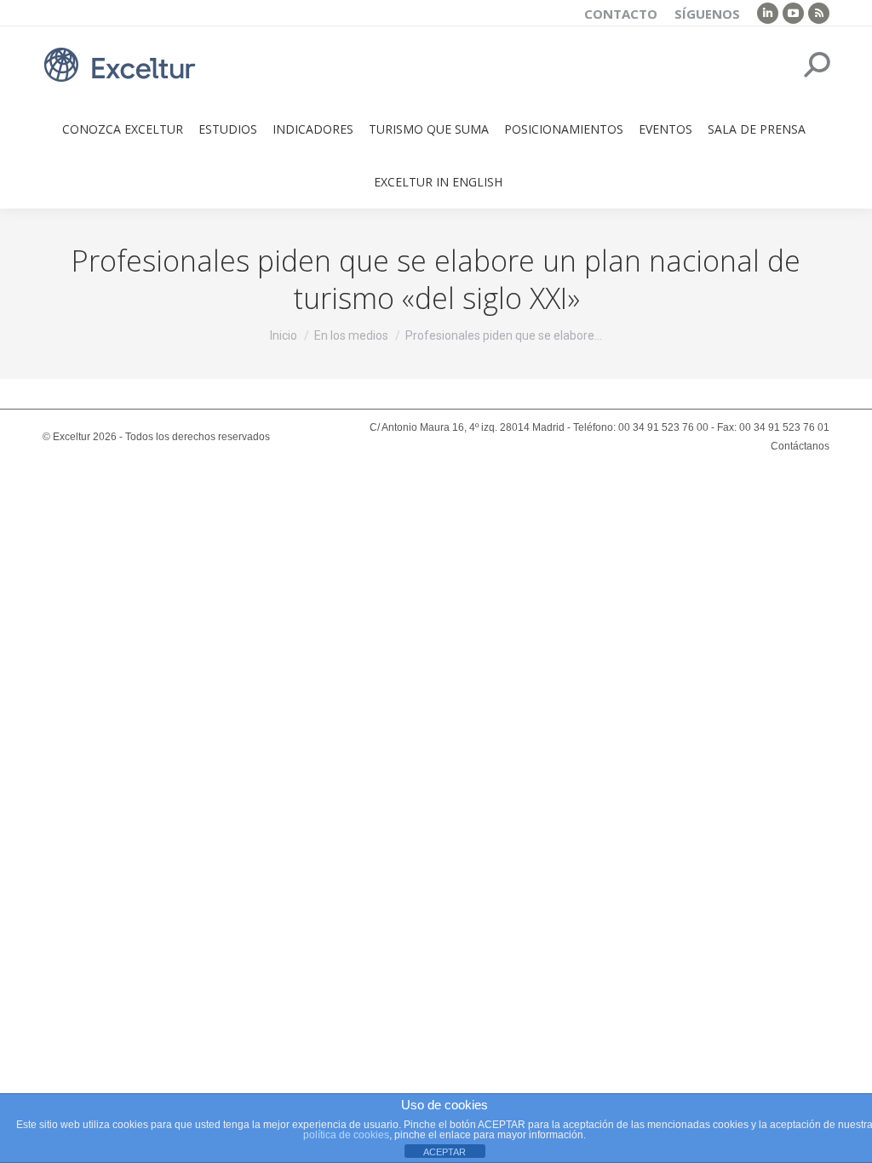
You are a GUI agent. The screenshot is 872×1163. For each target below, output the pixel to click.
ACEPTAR (444, 1152)
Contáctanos (800, 446)
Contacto (620, 13)
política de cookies (346, 1135)
